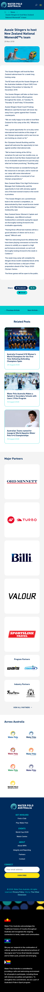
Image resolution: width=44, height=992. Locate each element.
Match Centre (22, 836)
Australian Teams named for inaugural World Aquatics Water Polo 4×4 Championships (21, 433)
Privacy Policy (18, 892)
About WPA (22, 846)
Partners (22, 854)
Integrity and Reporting (22, 850)
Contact (22, 859)
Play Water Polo (22, 823)
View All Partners (21, 707)
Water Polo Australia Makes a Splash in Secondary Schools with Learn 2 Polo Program (22, 396)
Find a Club (22, 818)
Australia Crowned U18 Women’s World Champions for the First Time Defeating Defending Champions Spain (21, 358)
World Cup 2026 (22, 832)
